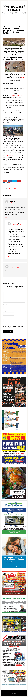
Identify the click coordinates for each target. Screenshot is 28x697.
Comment (6, 291)
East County (11, 188)
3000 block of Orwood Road (15, 95)
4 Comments (18, 36)
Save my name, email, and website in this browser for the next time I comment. (13, 327)
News (15, 188)
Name (5, 305)
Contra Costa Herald (14, 8)
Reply (6, 217)
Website (5, 318)
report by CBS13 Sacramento (11, 155)
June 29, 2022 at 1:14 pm (14, 202)
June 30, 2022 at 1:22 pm (16, 224)
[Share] (4, 182)
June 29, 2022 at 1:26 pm (14, 267)
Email (5, 311)
